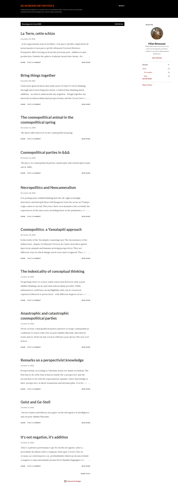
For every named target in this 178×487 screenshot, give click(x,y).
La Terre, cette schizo (38, 33)
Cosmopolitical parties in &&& (45, 152)
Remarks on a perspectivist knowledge (52, 360)
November (148, 72)
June (146, 76)
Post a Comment (34, 62)
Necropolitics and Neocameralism (48, 187)
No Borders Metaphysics (37, 5)
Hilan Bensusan (157, 43)
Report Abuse (147, 85)
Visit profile (157, 58)
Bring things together (38, 75)
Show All (119, 24)
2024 (144, 69)
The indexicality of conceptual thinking (52, 271)
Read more (86, 62)
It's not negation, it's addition (44, 437)
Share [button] (23, 62)
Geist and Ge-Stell (35, 402)
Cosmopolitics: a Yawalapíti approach (51, 229)
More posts (85, 473)
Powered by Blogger (73, 481)
